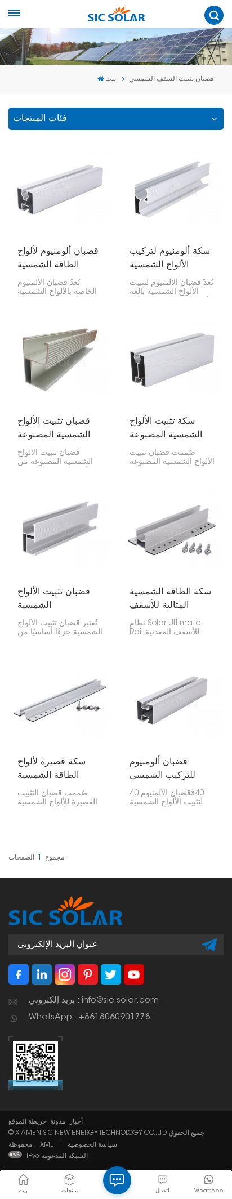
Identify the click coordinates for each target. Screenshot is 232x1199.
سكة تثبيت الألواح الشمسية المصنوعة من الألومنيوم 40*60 (169, 429)
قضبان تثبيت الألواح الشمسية (53, 599)
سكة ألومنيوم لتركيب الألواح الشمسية (170, 258)
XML (46, 1145)
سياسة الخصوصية (92, 1145)
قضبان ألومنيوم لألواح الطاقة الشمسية (58, 258)
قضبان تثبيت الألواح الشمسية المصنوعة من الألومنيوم (53, 429)
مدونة (57, 1122)
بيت (110, 79)
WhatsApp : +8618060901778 (89, 1017)
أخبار (76, 1122)
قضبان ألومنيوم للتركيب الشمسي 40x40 (162, 770)
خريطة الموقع (27, 1122)
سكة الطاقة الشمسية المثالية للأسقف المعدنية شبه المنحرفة (171, 600)
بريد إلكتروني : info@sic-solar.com (94, 1000)
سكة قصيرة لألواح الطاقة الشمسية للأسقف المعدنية (51, 770)
